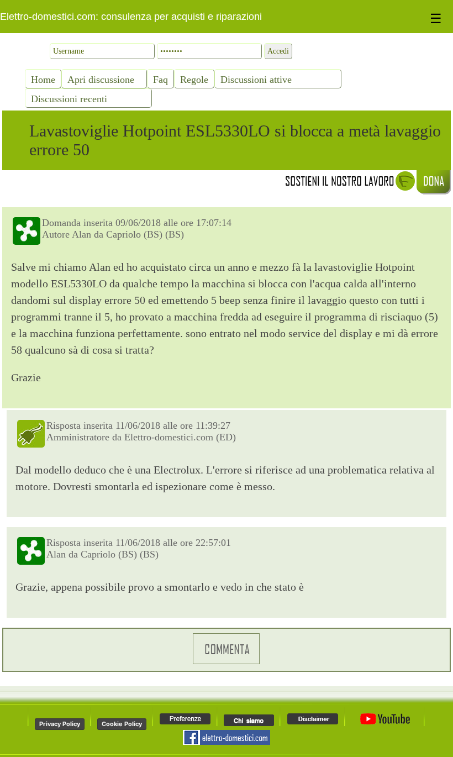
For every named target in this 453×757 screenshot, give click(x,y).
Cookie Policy (122, 724)
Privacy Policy (59, 724)
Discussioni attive (256, 79)
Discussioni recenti (69, 98)
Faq (160, 79)
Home (43, 79)
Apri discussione (100, 79)
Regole (194, 79)
